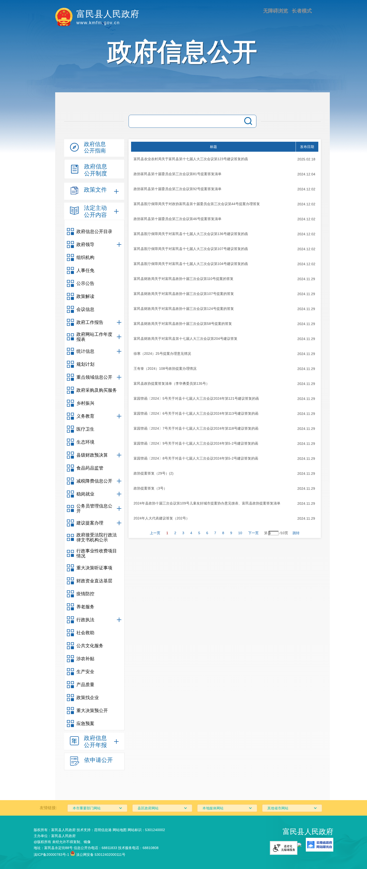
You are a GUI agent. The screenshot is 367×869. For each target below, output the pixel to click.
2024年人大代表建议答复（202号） (161, 518)
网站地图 (120, 830)
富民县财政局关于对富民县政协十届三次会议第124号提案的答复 (184, 309)
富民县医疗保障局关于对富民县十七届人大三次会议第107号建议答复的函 (191, 249)
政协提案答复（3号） (150, 488)
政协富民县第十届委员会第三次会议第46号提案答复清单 (177, 219)
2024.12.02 (306, 189)
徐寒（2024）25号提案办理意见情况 (162, 354)
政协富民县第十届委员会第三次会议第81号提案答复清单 (177, 174)
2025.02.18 (306, 159)
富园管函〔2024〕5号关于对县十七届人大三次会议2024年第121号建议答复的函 (196, 398)
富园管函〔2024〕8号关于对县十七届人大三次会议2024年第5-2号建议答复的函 (196, 458)
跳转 (296, 533)
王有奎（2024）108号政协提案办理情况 (165, 369)
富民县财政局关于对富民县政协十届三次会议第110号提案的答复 (183, 279)
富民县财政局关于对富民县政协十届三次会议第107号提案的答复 (184, 294)
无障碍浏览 (275, 10)
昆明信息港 (103, 830)
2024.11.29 (306, 279)
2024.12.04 (306, 174)
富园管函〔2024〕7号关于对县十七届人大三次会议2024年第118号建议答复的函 (196, 428)
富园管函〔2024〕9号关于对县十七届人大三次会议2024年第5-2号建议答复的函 (196, 443)
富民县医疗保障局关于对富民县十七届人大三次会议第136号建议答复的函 (191, 234)
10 (240, 533)
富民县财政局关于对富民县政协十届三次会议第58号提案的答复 (183, 324)
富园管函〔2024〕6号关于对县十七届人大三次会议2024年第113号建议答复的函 (196, 413)
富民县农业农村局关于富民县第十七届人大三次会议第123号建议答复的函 (191, 159)
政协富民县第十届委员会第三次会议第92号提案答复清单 (177, 189)
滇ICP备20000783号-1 (51, 855)
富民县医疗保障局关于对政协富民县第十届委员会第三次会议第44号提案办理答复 (197, 204)
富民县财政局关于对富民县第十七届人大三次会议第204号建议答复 (185, 339)
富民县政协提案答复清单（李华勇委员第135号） (171, 383)
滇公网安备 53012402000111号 (100, 855)
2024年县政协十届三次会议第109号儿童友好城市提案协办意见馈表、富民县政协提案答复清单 (207, 503)
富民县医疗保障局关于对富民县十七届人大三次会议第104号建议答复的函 (191, 264)
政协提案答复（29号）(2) (154, 473)
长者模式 (302, 10)
